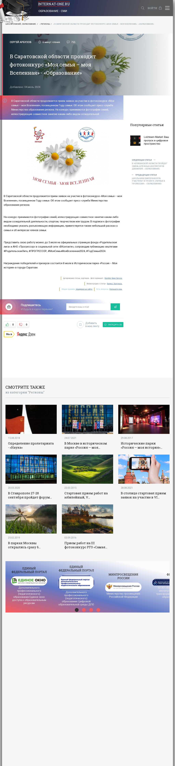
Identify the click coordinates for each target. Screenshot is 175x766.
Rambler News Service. (113, 278)
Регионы (45, 24)
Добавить (92, 325)
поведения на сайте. (84, 289)
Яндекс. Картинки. (114, 284)
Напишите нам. (115, 289)
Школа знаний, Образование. (20, 24)
